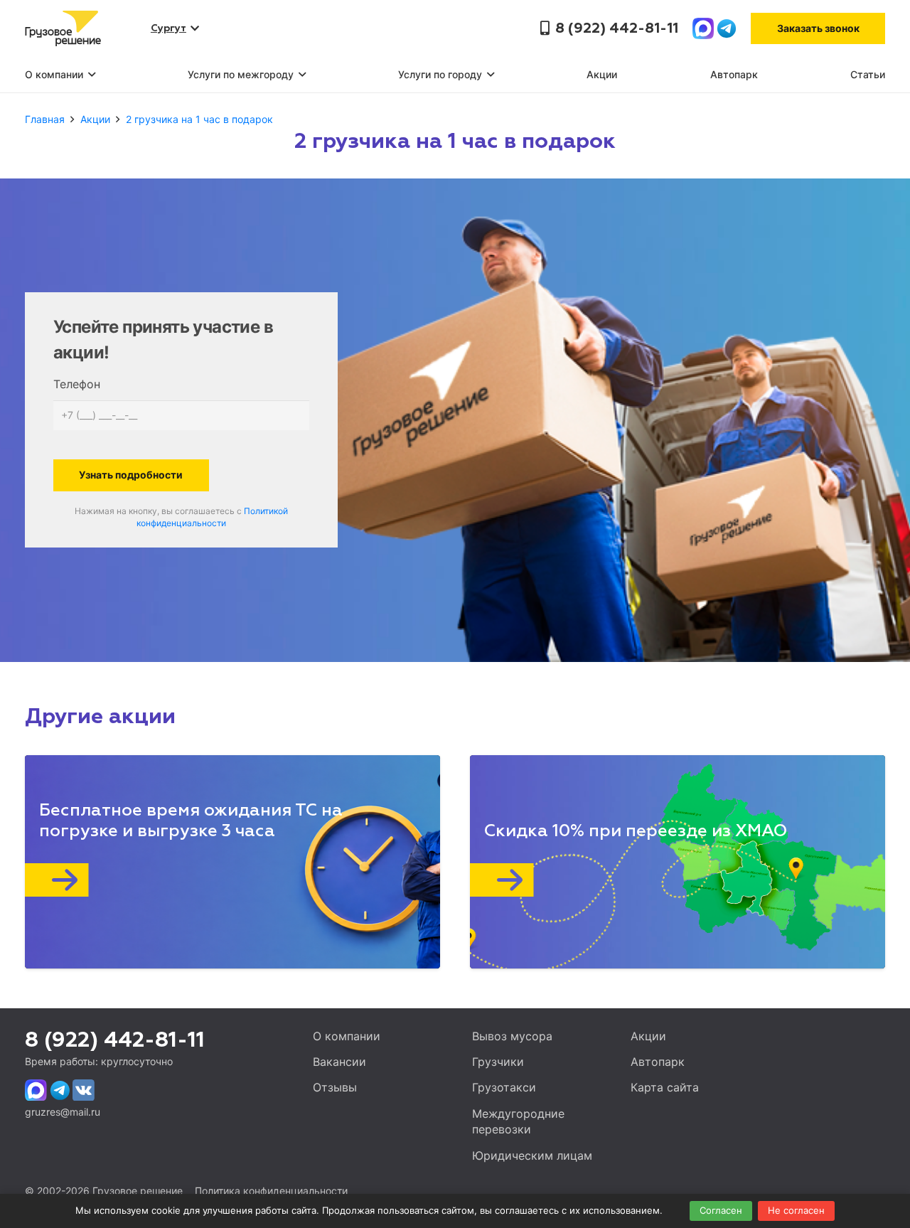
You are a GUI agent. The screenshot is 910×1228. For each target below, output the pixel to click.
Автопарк (658, 1062)
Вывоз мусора (512, 1036)
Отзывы (335, 1087)
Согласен (721, 1210)
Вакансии (339, 1062)
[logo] (63, 28)
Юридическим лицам (532, 1155)
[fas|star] (36, 1090)
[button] (89, 74)
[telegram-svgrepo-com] (726, 28)
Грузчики (498, 1062)
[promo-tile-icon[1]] (218, 880)
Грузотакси (504, 1087)
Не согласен (796, 1210)
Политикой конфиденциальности (212, 517)
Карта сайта (665, 1087)
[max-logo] (703, 28)
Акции (648, 1036)
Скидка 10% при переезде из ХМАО (636, 831)
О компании (346, 1036)
